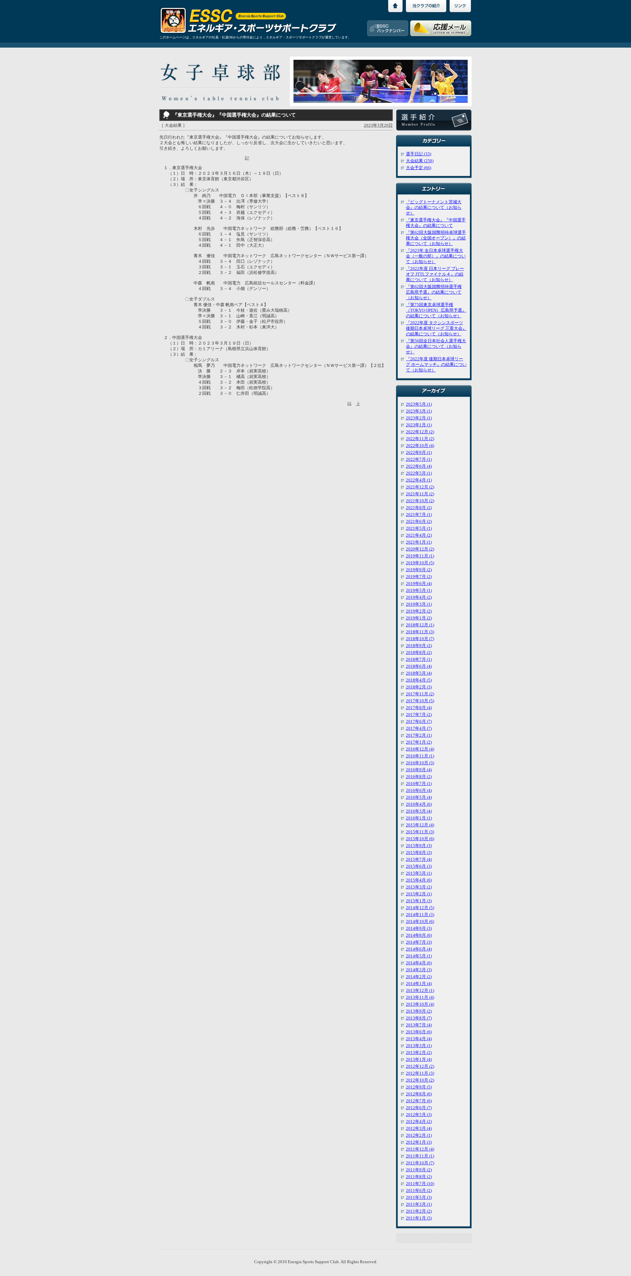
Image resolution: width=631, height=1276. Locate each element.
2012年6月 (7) (419, 1108)
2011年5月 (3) (419, 1197)
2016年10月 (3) (420, 763)
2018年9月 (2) (419, 645)
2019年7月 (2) (419, 576)
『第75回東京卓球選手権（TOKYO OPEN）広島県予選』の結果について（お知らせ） (436, 310)
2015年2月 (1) (419, 894)
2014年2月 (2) (419, 976)
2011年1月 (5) (419, 1218)
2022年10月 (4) (420, 445)
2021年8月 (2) (419, 507)
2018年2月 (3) (419, 687)
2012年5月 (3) (419, 1114)
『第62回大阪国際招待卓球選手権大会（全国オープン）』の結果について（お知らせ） (436, 238)
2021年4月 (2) (419, 535)
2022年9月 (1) (419, 452)
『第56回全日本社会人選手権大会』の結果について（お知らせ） (436, 346)
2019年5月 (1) (419, 590)
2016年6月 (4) (419, 790)
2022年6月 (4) (419, 466)
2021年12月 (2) (420, 487)
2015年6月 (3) (419, 866)
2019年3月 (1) (419, 604)
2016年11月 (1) (420, 756)
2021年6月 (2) (419, 521)
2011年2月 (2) (419, 1211)
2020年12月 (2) (420, 549)
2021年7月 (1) (419, 514)
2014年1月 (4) (419, 983)
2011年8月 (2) (419, 1177)
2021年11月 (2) (420, 494)
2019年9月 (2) (419, 570)
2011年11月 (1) (420, 1156)
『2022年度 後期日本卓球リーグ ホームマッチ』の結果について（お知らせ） (436, 364)
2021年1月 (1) (419, 542)
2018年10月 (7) (420, 639)
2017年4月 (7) (419, 728)
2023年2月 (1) (419, 418)
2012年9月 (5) (419, 1087)
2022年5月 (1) (419, 473)
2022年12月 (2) (420, 432)
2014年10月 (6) (420, 921)
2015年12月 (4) (420, 825)
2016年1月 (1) (419, 818)
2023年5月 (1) (419, 404)
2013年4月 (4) (419, 1039)
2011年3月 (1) (419, 1204)
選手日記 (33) (418, 154)
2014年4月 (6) (419, 963)
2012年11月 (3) (420, 1073)
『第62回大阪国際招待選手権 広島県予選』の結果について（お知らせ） (434, 292)
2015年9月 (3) (419, 845)
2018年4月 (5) (419, 680)
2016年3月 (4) (419, 811)
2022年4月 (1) (419, 480)
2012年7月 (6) (419, 1101)
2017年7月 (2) (419, 714)
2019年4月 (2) (419, 597)
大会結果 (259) (419, 161)
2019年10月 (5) (420, 563)
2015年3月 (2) (419, 887)
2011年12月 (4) (420, 1149)
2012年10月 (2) (420, 1080)
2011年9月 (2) (419, 1170)
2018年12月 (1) (420, 625)
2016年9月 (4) (419, 770)
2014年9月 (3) (419, 928)
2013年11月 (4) (420, 997)
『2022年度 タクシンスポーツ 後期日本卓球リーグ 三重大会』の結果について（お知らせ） (436, 328)
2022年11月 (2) (420, 439)
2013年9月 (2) (419, 1011)
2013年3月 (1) (419, 1045)
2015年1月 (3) (419, 901)
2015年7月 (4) (419, 859)
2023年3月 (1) (419, 411)
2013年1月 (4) (419, 1059)
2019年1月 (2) (419, 618)
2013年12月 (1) (420, 990)
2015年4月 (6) (419, 880)
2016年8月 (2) (419, 776)
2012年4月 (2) (419, 1121)
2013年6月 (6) (419, 1032)
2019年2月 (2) (419, 611)
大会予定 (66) (418, 168)
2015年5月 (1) (419, 873)
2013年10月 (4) (420, 1004)
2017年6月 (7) (419, 721)
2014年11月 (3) (420, 914)
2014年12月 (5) (420, 908)
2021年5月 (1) (419, 528)
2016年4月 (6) (419, 804)
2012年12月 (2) (420, 1066)
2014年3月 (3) (419, 970)
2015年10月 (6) (420, 839)
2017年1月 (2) (419, 742)
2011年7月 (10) (420, 1183)
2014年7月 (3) (419, 942)
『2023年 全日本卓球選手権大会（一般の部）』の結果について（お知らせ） (436, 256)
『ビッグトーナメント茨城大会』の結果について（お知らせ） (433, 207)
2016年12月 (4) (420, 749)
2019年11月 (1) (420, 556)
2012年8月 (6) (419, 1094)
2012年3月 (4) (419, 1128)
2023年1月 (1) (419, 425)
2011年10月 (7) (420, 1163)
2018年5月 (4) (419, 673)
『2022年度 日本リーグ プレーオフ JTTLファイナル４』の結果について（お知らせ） (435, 274)
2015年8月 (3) (419, 852)
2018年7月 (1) (419, 659)
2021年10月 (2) (420, 501)
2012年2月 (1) (419, 1135)
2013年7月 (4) (419, 1025)
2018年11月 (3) (420, 632)
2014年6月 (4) (419, 949)
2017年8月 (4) (419, 707)
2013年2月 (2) (419, 1052)
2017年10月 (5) (420, 701)
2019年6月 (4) (419, 583)
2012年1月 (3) (419, 1142)
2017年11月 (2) (420, 694)
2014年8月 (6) (419, 935)
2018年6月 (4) (419, 666)
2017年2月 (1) (419, 735)
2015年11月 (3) (420, 832)
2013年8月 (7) (419, 1018)
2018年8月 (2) (419, 652)
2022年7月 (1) (419, 459)
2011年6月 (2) (419, 1190)
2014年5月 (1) (419, 956)
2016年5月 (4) (419, 797)
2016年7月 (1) (419, 783)
